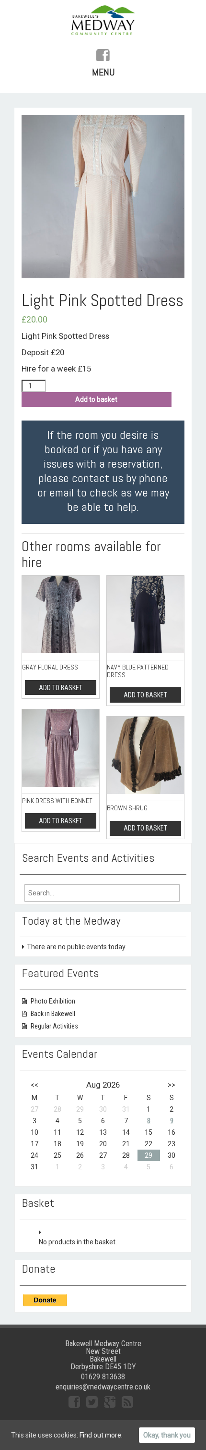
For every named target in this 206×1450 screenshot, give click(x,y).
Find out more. (101, 1435)
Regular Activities (54, 1026)
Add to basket (96, 399)
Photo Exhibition (53, 1001)
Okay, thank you (167, 1435)
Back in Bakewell (53, 1013)
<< (34, 1085)
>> (171, 1085)
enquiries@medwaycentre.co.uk (103, 1386)
